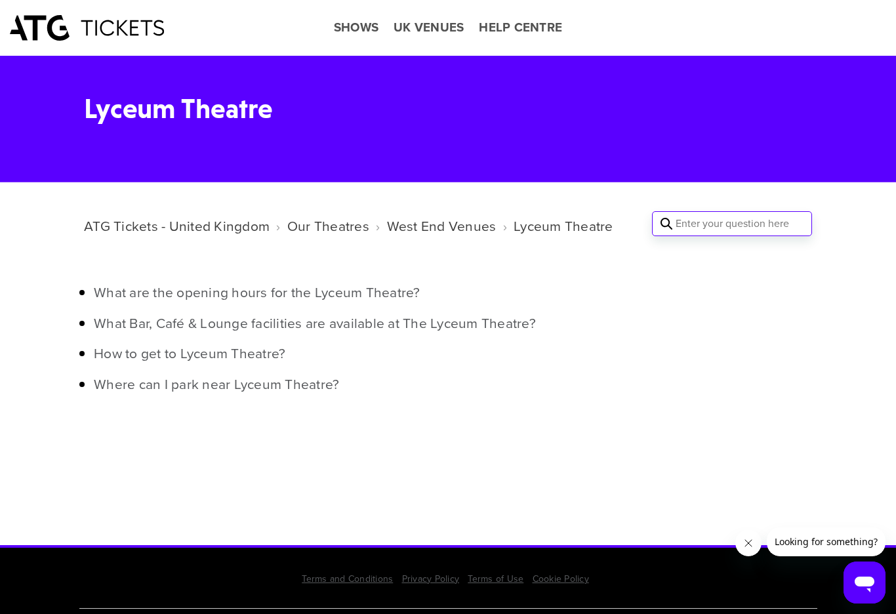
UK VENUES (429, 27)
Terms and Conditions (347, 579)
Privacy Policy (431, 579)
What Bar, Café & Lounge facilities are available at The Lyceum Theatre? (315, 323)
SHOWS (356, 27)
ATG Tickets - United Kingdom (177, 226)
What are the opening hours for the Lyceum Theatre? (257, 292)
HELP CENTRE (520, 27)
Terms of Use (495, 579)
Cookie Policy (561, 579)
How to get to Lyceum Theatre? (189, 353)
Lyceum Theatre (563, 226)
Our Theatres (328, 226)
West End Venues (442, 226)
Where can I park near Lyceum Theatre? (216, 384)
